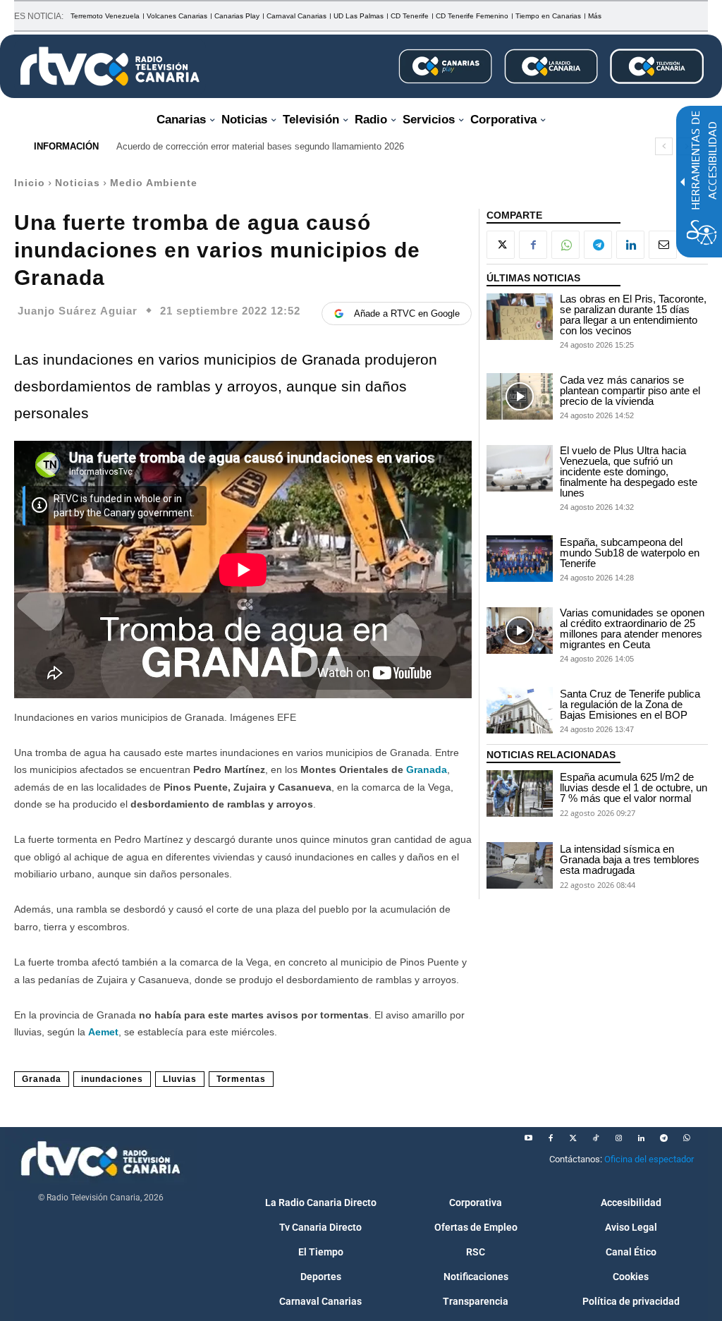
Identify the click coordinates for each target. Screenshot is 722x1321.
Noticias (77, 182)
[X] (501, 245)
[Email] (663, 245)
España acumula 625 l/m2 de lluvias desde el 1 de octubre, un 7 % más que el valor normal (633, 787)
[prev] (664, 146)
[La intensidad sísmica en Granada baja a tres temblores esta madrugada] (520, 865)
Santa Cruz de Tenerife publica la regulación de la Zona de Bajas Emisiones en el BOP (630, 704)
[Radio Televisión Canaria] (110, 66)
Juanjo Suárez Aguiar (77, 310)
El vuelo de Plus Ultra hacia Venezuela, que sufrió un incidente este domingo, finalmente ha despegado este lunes (628, 471)
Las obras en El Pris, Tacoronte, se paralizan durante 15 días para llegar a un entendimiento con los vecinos (633, 314)
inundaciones (112, 1079)
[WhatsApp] (565, 245)
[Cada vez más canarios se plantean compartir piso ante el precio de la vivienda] (520, 396)
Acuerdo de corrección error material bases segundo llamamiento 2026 (260, 146)
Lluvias (180, 1079)
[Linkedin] (630, 245)
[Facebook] (533, 245)
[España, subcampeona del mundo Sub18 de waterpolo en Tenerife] (520, 558)
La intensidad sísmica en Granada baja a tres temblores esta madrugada (629, 859)
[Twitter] (573, 1138)
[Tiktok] (596, 1138)
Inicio (29, 182)
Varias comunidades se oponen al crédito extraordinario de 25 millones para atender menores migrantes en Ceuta (632, 628)
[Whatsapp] (686, 1138)
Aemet (103, 1031)
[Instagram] (618, 1138)
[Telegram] (598, 245)
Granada (426, 769)
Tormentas (241, 1079)
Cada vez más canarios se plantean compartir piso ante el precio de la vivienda (630, 390)
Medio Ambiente (153, 182)
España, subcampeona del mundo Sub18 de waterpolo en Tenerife (629, 552)
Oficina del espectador (649, 1159)
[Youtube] (528, 1138)
